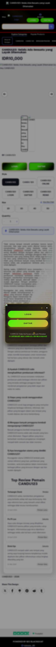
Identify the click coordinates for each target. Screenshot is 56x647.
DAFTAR (28, 323)
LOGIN (28, 314)
